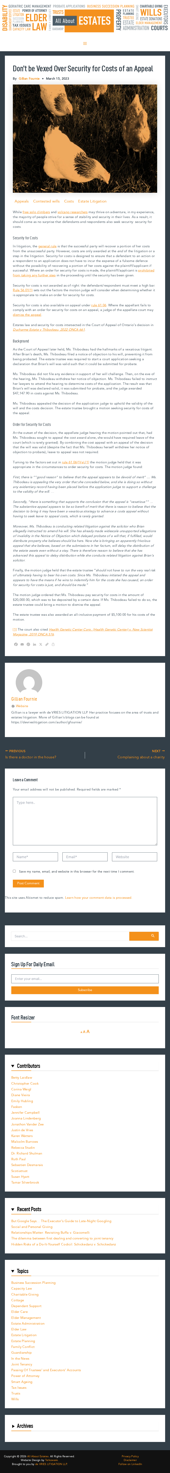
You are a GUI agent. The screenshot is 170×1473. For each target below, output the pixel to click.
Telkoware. (52, 1460)
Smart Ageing (22, 1382)
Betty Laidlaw (21, 1077)
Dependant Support (26, 1306)
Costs (69, 201)
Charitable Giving (25, 1294)
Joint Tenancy (21, 1364)
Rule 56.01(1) (23, 290)
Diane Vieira (20, 1095)
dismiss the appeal (27, 314)
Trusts (15, 1393)
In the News (20, 1358)
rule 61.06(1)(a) (73, 462)
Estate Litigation (92, 201)
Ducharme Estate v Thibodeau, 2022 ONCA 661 (49, 329)
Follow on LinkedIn (130, 1464)
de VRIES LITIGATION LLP (51, 1464)
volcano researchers (73, 212)
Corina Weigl (21, 1089)
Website (22, 706)
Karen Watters (22, 1136)
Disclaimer (130, 1460)
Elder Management (26, 1317)
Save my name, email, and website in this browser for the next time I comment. (77, 871)
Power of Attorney (25, 1376)
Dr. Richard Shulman (26, 1153)
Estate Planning (23, 1341)
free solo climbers (36, 212)
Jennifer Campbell (25, 1112)
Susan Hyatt (20, 1176)
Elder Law (19, 1329)
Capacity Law (21, 1288)
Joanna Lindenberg (26, 1118)
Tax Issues (18, 1387)
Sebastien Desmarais (27, 1165)
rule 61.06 (98, 305)
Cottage (17, 1300)
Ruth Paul (18, 1159)
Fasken (16, 1106)
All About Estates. (38, 1456)
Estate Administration (27, 1323)
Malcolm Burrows (24, 1141)
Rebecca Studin (23, 1147)
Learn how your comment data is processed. (98, 897)
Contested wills (46, 201)
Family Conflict (23, 1346)
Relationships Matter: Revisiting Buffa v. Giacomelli (50, 1232)
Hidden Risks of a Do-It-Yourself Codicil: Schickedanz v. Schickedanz (63, 1244)
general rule (47, 246)
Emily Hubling (22, 1101)
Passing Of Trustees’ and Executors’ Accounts (46, 1370)
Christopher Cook (25, 1083)
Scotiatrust (19, 1171)
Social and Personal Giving (31, 1226)
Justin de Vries (22, 1130)
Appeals (22, 201)
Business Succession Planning (33, 1282)
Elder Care (19, 1311)
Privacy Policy (130, 1457)
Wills (15, 1399)
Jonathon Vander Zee (27, 1124)
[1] (87, 462)
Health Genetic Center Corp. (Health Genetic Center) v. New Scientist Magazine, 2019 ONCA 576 (83, 632)
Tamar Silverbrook (25, 1182)
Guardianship (21, 1352)
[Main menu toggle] (85, 43)
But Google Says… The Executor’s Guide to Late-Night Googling (61, 1221)
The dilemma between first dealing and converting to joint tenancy (62, 1238)
